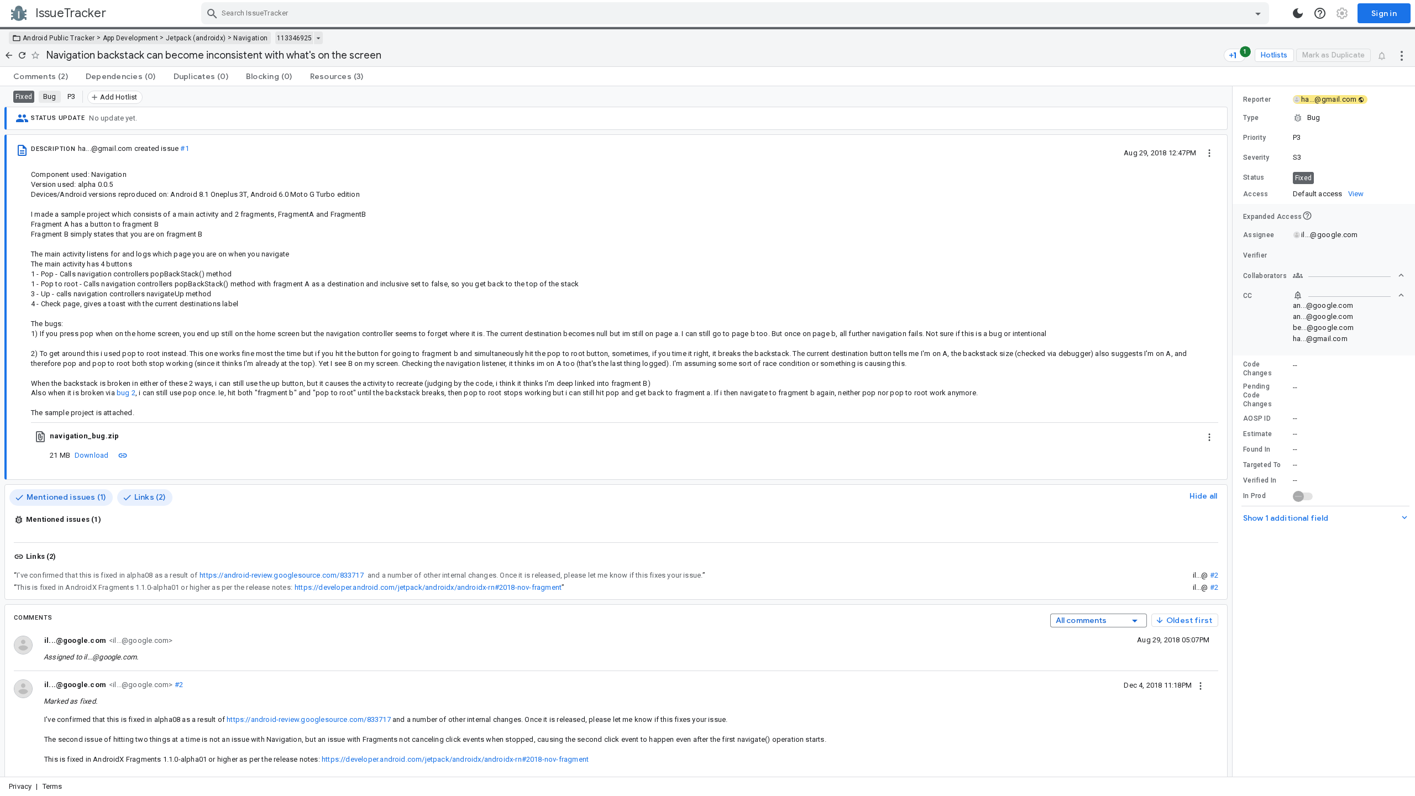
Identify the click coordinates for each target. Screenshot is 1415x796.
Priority (1254, 138)
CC (1247, 296)
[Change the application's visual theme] (1298, 13)
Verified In (1259, 480)
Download (92, 455)
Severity (1256, 157)
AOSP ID (1257, 418)
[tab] (40, 76)
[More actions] (1402, 55)
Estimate (1257, 434)
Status (1254, 177)
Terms (52, 786)
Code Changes (1257, 368)
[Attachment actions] (1209, 436)
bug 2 (126, 393)
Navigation (250, 38)
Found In (1256, 449)
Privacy (20, 786)
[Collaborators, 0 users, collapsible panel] (1348, 275)
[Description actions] (1209, 152)
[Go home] (8, 55)
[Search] (212, 13)
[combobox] (736, 13)
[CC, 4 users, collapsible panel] (1348, 295)
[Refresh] (22, 55)
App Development (131, 38)
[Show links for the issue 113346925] (318, 38)
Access (1256, 194)
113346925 (294, 38)
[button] (1323, 117)
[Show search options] (1258, 13)
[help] (1320, 13)
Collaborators (1265, 276)
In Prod (1254, 496)
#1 (184, 148)
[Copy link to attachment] (123, 455)
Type (1251, 118)
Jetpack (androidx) (196, 38)
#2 (1214, 575)
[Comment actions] (1200, 685)
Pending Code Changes (1257, 395)
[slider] (1234, 431)
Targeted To (1262, 465)
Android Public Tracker (59, 38)
